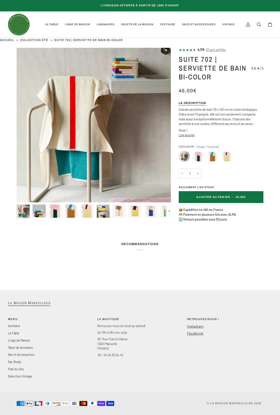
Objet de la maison (20, 347)
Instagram (195, 326)
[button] (51, 24)
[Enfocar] (25, 194)
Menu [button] (13, 319)
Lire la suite (187, 135)
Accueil (7, 40)
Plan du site (16, 369)
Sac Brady (14, 362)
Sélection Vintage (20, 376)
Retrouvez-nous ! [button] (203, 319)
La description (192, 103)
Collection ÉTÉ (34, 40)
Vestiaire (14, 326)
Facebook (195, 333)
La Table (13, 333)
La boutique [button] (108, 319)
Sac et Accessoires (21, 354)
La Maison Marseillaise (231, 403)
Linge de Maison (19, 340)
